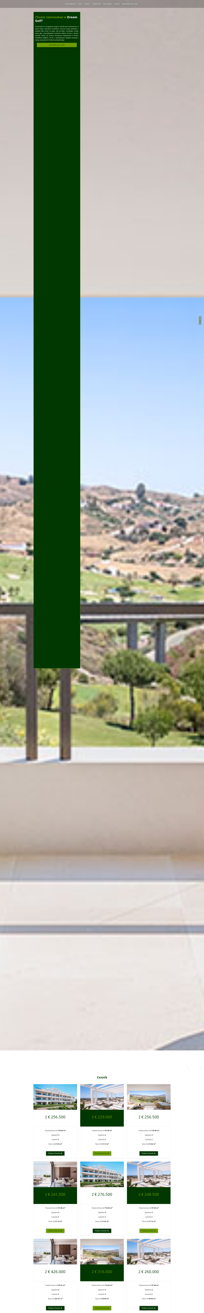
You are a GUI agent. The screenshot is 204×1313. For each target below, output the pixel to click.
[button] (200, 317)
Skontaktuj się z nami (130, 4)
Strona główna (70, 4)
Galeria (87, 4)
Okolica (117, 4)
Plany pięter (107, 4)
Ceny (80, 4)
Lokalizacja (97, 4)
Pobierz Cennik (54, 1153)
